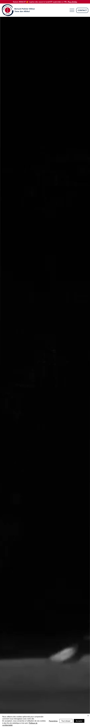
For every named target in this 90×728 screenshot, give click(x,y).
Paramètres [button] (53, 721)
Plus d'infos (72, 2)
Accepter (79, 721)
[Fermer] (88, 715)
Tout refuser (65, 721)
